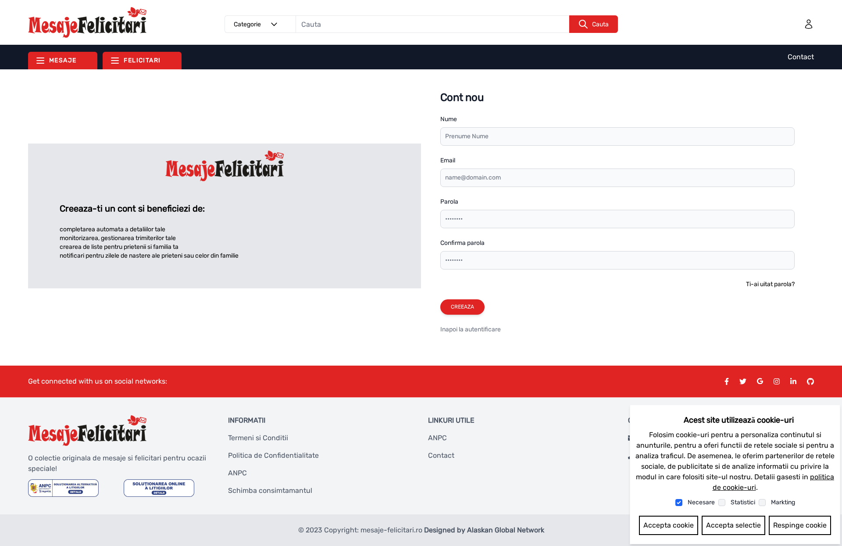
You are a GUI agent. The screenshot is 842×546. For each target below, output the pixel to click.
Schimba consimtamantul (270, 490)
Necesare (701, 502)
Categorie (247, 24)
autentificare (483, 329)
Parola (449, 201)
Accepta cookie (668, 525)
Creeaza (462, 307)
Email (447, 160)
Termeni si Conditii (258, 438)
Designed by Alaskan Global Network (484, 530)
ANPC (237, 473)
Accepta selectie (733, 525)
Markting (783, 502)
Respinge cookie (800, 525)
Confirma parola (462, 243)
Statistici (743, 502)
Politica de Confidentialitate (273, 455)
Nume (448, 119)
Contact (801, 57)
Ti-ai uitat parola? (770, 284)
